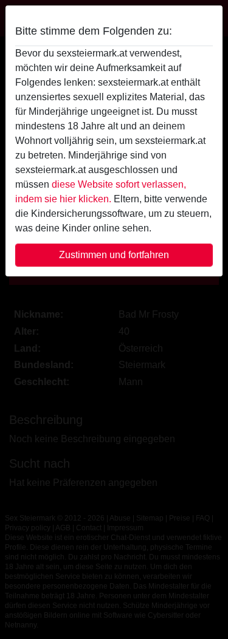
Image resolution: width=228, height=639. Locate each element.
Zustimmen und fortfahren (114, 255)
